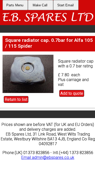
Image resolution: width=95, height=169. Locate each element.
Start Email (65, 5)
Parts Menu (14, 5)
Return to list (16, 99)
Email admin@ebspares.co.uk (47, 157)
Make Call (40, 5)
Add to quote (71, 93)
